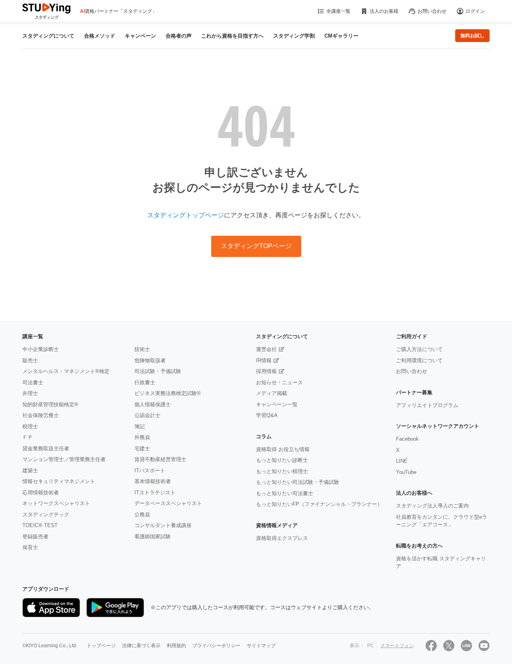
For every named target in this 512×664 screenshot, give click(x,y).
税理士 (30, 426)
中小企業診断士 (40, 349)
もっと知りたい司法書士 (284, 493)
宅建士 (142, 448)
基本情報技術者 (152, 481)
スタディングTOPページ (256, 246)
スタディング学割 (294, 36)
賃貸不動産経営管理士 (160, 459)
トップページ (101, 645)
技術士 (142, 349)
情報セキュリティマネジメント (58, 481)
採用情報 (266, 371)
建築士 (30, 470)
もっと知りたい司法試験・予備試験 (297, 482)
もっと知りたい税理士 (282, 471)
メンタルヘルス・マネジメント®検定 (66, 371)
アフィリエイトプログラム (427, 405)
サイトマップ (261, 645)
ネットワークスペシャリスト (56, 503)
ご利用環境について (419, 360)
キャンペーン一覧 (277, 404)
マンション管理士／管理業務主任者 (64, 459)
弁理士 (30, 393)
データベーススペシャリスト (168, 503)
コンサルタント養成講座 (163, 525)
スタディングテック (45, 515)
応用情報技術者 (40, 492)
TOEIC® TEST (40, 525)
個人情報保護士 (152, 404)
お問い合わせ (432, 11)
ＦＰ (27, 437)
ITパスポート (149, 470)
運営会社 (266, 349)
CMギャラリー (341, 36)
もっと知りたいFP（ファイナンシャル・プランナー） (319, 504)
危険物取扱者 (150, 360)
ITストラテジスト (155, 492)
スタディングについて (48, 36)
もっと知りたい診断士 (282, 460)
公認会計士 (147, 415)
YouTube (406, 472)
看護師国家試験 (152, 537)
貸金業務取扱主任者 (45, 448)
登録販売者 (35, 537)
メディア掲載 (271, 393)
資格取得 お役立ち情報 (283, 449)
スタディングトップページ (185, 215)
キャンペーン (140, 36)
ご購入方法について (419, 349)
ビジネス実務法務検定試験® (167, 393)
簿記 (139, 426)
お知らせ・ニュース (279, 382)
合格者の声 (179, 36)
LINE (402, 461)
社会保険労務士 (40, 415)
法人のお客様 (384, 11)
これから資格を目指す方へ (232, 36)
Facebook (407, 439)
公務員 (142, 515)
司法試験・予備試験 (157, 371)
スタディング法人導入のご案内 (432, 506)
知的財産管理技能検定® (50, 404)
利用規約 (176, 645)
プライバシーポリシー (216, 645)
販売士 (30, 360)
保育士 (30, 547)
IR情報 (264, 360)
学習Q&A (267, 415)
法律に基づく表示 (141, 645)
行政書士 (144, 382)
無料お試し (472, 35)
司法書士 (32, 382)
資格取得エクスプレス (282, 538)
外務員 (142, 437)
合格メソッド (99, 36)
